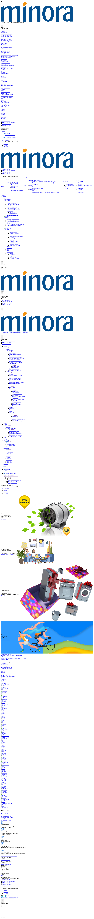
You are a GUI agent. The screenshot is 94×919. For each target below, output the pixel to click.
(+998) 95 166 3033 (5, 121)
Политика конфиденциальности (10, 897)
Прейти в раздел (5, 554)
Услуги (8, 427)
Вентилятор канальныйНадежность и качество (6, 668)
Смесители (15, 391)
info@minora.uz (5, 140)
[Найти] (2, 26)
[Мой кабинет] (1, 307)
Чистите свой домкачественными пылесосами (8, 676)
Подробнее (3, 519)
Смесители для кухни (6, 872)
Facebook (6, 144)
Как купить (9, 442)
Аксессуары (15, 416)
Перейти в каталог (5, 640)
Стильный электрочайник (4, 664)
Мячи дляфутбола (3, 672)
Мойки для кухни (5, 875)
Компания (9, 450)
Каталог (8, 349)
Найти (2, 900)
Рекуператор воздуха (6, 816)
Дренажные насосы (5, 860)
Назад (9, 347)
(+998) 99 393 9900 (6, 124)
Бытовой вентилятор (6, 820)
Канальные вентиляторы (7, 817)
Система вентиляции (6, 814)
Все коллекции (4, 813)
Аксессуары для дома (6, 864)
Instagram (6, 145)
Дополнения (15, 366)
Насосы (11, 374)
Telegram (6, 146)
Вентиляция (12, 353)
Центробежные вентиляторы (8, 818)
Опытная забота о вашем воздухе (9, 856)
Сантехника (12, 387)
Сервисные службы (14, 431)
